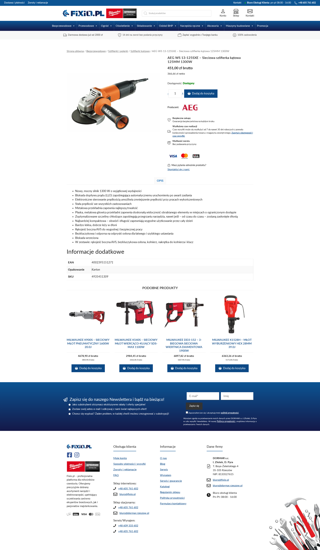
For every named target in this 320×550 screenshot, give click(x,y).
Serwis (164, 469)
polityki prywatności (230, 413)
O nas (163, 458)
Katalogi (165, 486)
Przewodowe (86, 26)
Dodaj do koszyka (203, 93)
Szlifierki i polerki (118, 51)
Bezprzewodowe (61, 26)
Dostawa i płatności (14, 3)
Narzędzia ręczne (190, 26)
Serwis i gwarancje (171, 481)
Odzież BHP (166, 26)
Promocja (262, 26)
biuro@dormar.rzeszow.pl (134, 513)
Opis (160, 180)
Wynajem (165, 475)
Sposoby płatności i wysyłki (129, 464)
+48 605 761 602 (128, 488)
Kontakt (237, 3)
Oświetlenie (123, 26)
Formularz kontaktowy (173, 503)
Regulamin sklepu (170, 492)
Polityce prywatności (226, 421)
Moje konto (120, 458)
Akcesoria (213, 26)
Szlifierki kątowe (140, 51)
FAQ (116, 475)
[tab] (160, 180)
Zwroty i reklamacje (38, 3)
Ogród (104, 26)
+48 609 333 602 (128, 525)
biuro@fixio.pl (128, 494)
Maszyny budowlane (238, 26)
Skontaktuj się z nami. (179, 169)
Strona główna (75, 51)
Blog (162, 464)
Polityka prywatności (172, 498)
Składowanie (144, 26)
